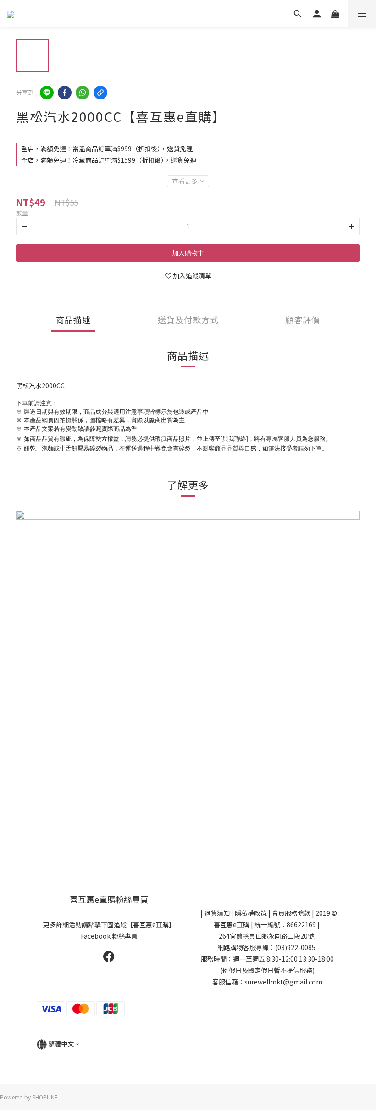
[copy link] (100, 92)
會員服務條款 (291, 913)
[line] (47, 92)
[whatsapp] (82, 92)
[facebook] (65, 92)
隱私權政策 (251, 913)
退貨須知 (217, 913)
